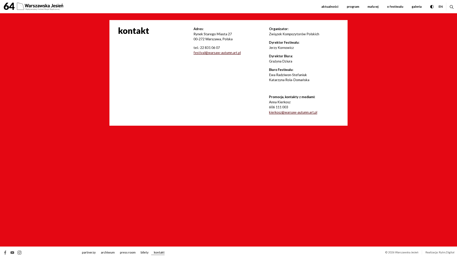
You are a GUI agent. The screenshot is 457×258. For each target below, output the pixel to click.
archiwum (108, 252)
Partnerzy (89, 252)
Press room (127, 252)
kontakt (159, 252)
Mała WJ (373, 6)
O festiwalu (395, 6)
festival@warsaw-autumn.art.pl (217, 52)
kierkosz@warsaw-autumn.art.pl (293, 112)
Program (353, 6)
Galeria (417, 6)
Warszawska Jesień (406, 252)
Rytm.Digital (446, 252)
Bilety (145, 252)
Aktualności (329, 6)
